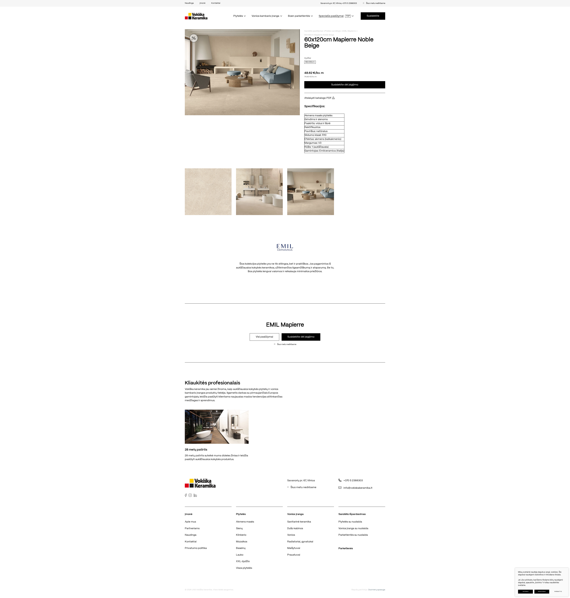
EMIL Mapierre (349, 31)
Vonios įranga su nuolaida (353, 528)
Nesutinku (542, 591)
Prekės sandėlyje (333, 31)
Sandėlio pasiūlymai (313, 31)
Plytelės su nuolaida (350, 522)
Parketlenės (345, 548)
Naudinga (190, 535)
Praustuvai (293, 555)
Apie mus (190, 522)
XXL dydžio (243, 561)
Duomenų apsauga (376, 590)
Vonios (291, 535)
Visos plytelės (244, 568)
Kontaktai (191, 541)
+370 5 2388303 (349, 3)
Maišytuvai (293, 548)
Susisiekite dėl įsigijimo (344, 85)
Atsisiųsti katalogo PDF (318, 98)
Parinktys (558, 591)
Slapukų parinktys (359, 590)
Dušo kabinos (295, 528)
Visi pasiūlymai (264, 337)
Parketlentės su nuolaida (353, 535)
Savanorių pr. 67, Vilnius (330, 3)
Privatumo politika (196, 548)
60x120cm (310, 62)
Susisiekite (373, 16)
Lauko (239, 555)
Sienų (239, 528)
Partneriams (192, 528)
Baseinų (241, 548)
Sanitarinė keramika (299, 522)
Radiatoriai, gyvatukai (300, 541)
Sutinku (525, 591)
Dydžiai (307, 58)
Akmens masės (245, 522)
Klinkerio (241, 535)
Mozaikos (241, 541)
